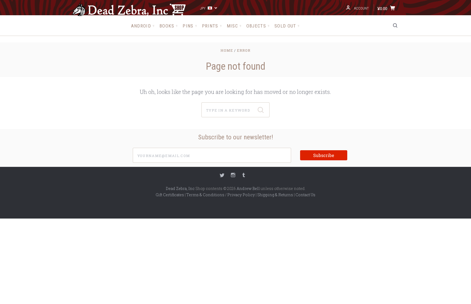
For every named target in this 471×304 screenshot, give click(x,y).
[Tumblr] (243, 175)
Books (166, 26)
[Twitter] (222, 175)
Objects (256, 26)
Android (141, 26)
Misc (232, 26)
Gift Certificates (170, 194)
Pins (188, 26)
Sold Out (285, 26)
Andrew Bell (248, 188)
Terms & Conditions (205, 194)
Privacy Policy (241, 194)
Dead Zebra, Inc (180, 188)
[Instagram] (233, 175)
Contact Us (305, 194)
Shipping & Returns (275, 194)
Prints (210, 26)
